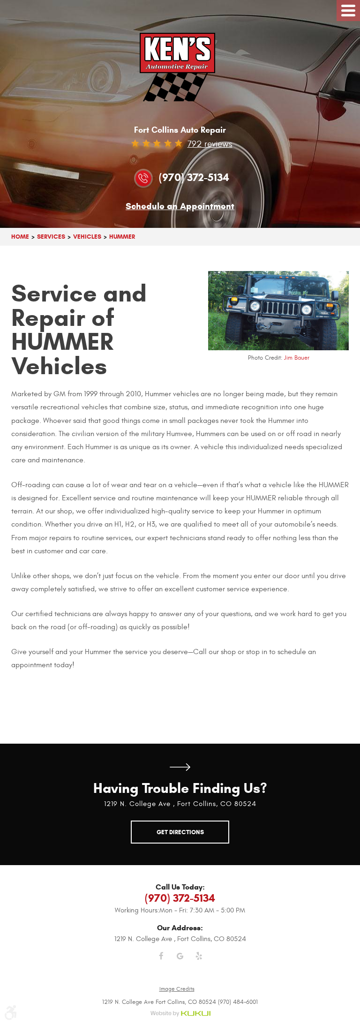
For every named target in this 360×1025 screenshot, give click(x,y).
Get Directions (180, 767)
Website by (180, 1014)
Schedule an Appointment (180, 206)
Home (20, 237)
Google (180, 961)
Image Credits (177, 989)
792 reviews (210, 144)
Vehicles (87, 237)
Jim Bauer (296, 358)
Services (51, 237)
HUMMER (122, 237)
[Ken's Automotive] (180, 67)
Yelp (198, 961)
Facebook (161, 961)
